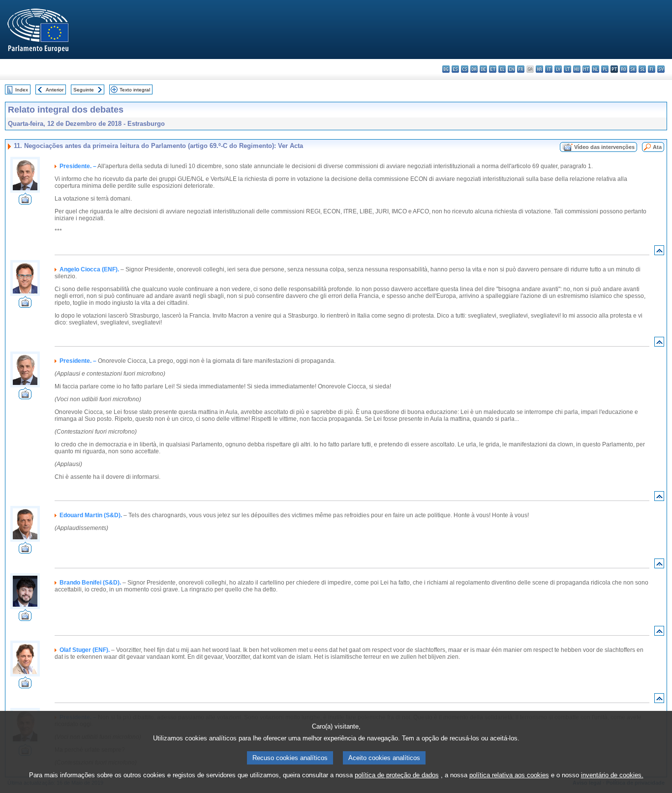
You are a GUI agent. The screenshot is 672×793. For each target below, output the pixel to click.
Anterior (54, 89)
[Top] (659, 252)
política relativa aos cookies (509, 775)
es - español (455, 69)
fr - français (520, 69)
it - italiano (548, 69)
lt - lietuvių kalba (567, 69)
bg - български (446, 69)
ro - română (623, 69)
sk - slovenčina (633, 69)
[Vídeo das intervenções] (25, 202)
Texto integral (135, 89)
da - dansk (474, 69)
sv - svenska (661, 69)
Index (21, 89)
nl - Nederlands (595, 69)
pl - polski (605, 69)
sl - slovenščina (642, 69)
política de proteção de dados (397, 775)
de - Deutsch (483, 69)
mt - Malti (586, 69)
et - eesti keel (492, 69)
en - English (511, 69)
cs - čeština (464, 69)
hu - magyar (576, 69)
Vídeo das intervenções (604, 147)
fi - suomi (651, 69)
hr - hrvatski (539, 69)
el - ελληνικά (502, 69)
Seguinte (83, 89)
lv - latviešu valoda (558, 69)
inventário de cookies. (612, 775)
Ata (657, 147)
